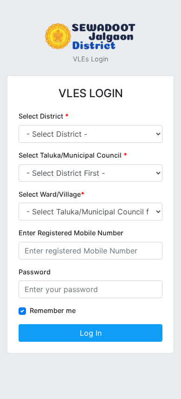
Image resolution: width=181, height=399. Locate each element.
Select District (44, 116)
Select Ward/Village (51, 194)
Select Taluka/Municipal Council (73, 155)
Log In (91, 333)
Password (35, 272)
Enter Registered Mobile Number (71, 233)
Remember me (53, 310)
